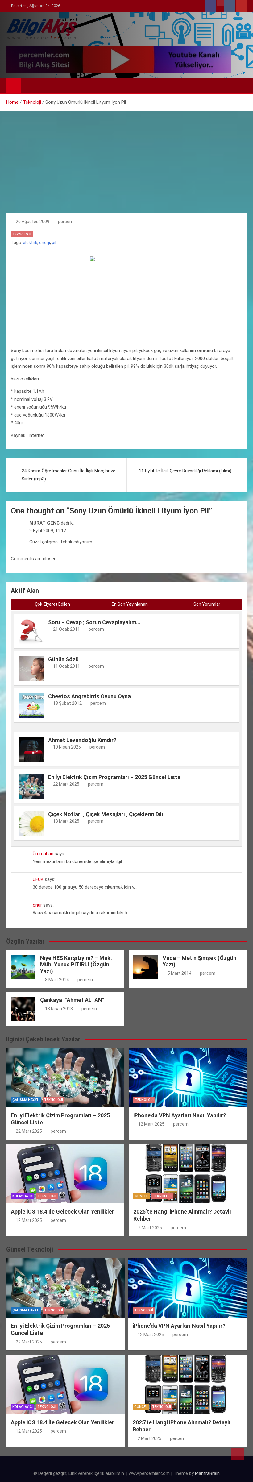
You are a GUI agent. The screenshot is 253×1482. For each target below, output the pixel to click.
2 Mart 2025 (150, 1227)
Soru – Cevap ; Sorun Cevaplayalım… (94, 622)
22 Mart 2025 (66, 784)
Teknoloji (21, 234)
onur (37, 905)
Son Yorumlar (206, 604)
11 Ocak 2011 (66, 666)
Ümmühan (43, 854)
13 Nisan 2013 (59, 1008)
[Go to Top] (237, 1454)
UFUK (38, 879)
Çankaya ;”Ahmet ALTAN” (72, 1000)
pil (54, 242)
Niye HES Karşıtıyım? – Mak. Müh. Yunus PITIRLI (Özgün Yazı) (76, 964)
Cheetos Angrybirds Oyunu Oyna (89, 696)
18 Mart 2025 (66, 821)
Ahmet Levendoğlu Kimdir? (82, 740)
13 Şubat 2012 (67, 703)
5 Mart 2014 (179, 973)
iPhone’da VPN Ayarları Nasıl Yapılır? (179, 1115)
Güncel (141, 1196)
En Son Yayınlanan (130, 604)
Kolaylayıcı (22, 1196)
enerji (44, 242)
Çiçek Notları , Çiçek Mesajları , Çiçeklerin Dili (105, 814)
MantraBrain (207, 1473)
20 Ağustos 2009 (32, 221)
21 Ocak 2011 (66, 629)
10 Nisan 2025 (67, 747)
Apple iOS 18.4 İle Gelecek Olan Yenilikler (62, 1211)
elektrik (30, 242)
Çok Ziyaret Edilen (52, 604)
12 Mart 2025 (151, 1124)
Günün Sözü (63, 659)
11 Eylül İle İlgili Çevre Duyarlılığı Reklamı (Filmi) (185, 471)
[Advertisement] (126, 157)
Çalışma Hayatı (25, 1100)
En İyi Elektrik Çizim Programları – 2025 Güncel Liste (114, 777)
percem (65, 221)
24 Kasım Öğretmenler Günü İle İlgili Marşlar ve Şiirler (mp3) (68, 475)
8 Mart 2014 (57, 979)
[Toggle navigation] (28, 85)
